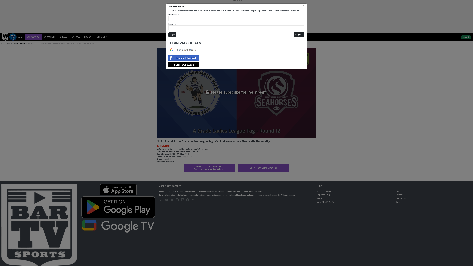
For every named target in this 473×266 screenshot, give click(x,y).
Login (172, 34)
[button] (183, 64)
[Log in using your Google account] (184, 49)
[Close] (304, 6)
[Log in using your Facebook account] (184, 57)
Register (299, 34)
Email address (173, 15)
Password (172, 24)
